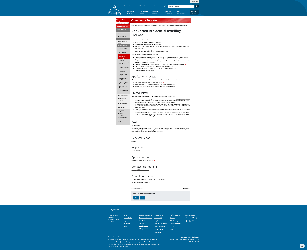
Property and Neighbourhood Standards (121, 112)
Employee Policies (175, 224)
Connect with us (138, 6)
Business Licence (122, 45)
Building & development (169, 12)
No (142, 198)
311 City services (193, 12)
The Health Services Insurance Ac (164, 66)
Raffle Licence (121, 107)
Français (164, 6)
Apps (125, 221)
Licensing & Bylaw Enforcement (121, 30)
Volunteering (174, 221)
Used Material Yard (123, 93)
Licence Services (122, 39)
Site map (120, 124)
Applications (121, 101)
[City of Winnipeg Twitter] (186, 218)
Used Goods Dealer (124, 90)
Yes (136, 198)
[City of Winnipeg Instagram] (196, 218)
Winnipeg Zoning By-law (183, 99)
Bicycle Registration (123, 95)
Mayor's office (158, 229)
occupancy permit (146, 109)
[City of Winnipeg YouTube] (193, 218)
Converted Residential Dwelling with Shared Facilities (124, 63)
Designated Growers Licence (124, 68)
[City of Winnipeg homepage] (113, 211)
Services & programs (130, 12)
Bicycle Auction (122, 98)
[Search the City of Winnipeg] (197, 6)
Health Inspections (122, 36)
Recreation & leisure (144, 12)
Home (132, 25)
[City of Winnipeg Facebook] (190, 218)
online (160, 82)
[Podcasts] (186, 221)
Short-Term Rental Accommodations (123, 83)
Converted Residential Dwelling (122, 56)
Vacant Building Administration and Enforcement (122, 117)
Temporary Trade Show (123, 87)
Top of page (186, 188)
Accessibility (128, 218)
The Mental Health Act (179, 64)
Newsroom (157, 6)
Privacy (172, 229)
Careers (172, 218)
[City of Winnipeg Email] (193, 221)
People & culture (155, 12)
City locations (128, 6)
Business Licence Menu (123, 49)
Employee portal (175, 215)
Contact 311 (158, 218)
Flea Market (122, 71)
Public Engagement (160, 226)
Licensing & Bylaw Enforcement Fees (122, 104)
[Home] (114, 10)
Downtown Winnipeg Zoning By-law (148, 100)
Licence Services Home (122, 42)
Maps (125, 226)
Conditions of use (193, 241)
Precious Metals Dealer (123, 74)
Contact (119, 121)
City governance (181, 12)
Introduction (120, 33)
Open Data (127, 224)
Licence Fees (137, 125)
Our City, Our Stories (160, 224)
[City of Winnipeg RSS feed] (190, 221)
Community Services (122, 26)
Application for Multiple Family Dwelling (143, 160)
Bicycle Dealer (122, 52)
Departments (148, 6)
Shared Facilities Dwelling (123, 78)
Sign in (193, 1)
